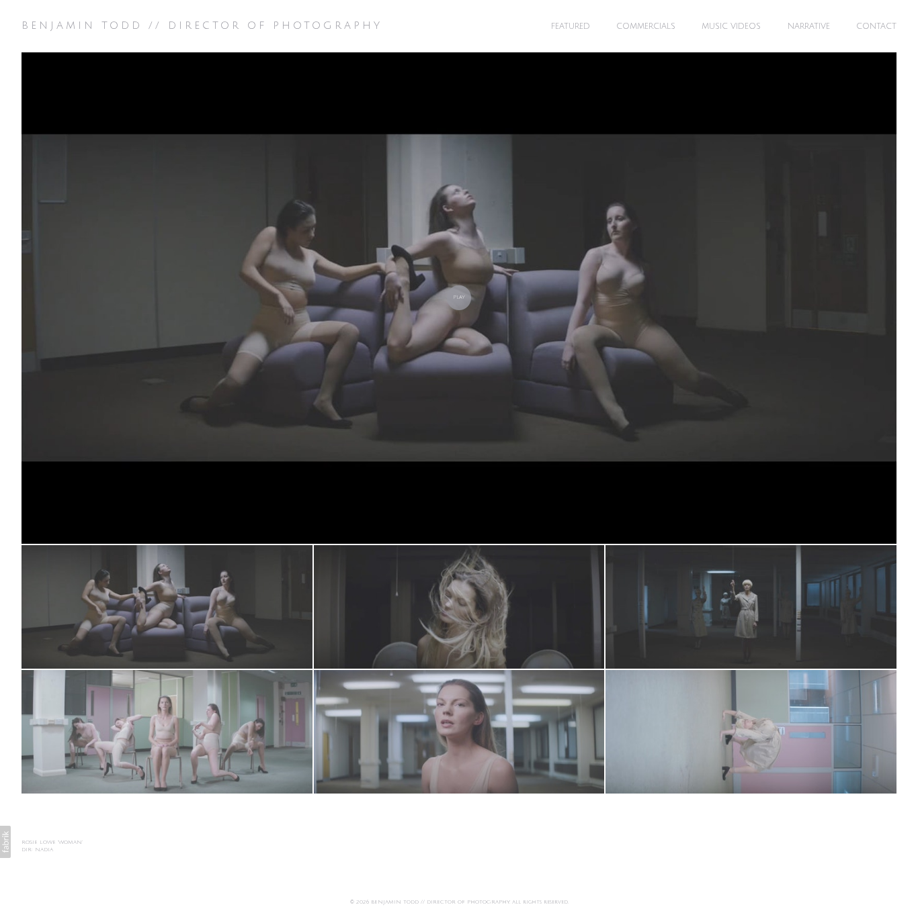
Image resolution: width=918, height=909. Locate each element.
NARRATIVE (809, 26)
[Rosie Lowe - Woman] (459, 298)
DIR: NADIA (37, 850)
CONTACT (876, 26)
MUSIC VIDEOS (731, 26)
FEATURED (570, 26)
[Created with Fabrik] (5, 842)
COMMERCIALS (645, 26)
